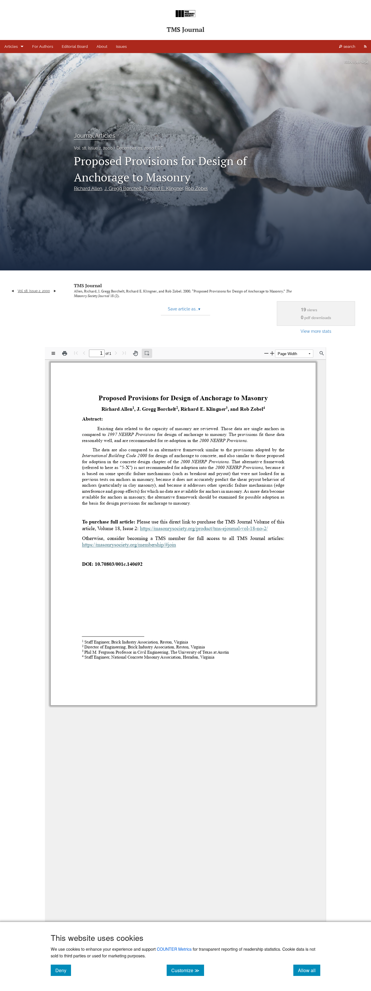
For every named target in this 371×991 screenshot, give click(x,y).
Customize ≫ (187, 970)
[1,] (133, 411)
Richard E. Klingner (163, 188)
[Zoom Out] (266, 353)
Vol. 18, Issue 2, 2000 (93, 148)
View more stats (316, 331)
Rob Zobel (196, 188)
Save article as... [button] (184, 309)
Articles (11, 46)
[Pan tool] (135, 353)
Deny (63, 970)
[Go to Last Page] (124, 353)
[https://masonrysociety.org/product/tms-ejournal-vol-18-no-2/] (204, 530)
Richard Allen (88, 188)
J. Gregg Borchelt (122, 188)
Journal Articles (94, 135)
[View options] (53, 353)
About (102, 46)
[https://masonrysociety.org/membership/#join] (129, 546)
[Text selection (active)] (147, 353)
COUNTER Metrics (174, 949)
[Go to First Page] (75, 353)
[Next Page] (115, 353)
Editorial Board (75, 46)
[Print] (64, 353)
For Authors (42, 46)
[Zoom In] (272, 353)
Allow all (309, 970)
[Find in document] (322, 353)
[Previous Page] (84, 353)
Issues (121, 46)
